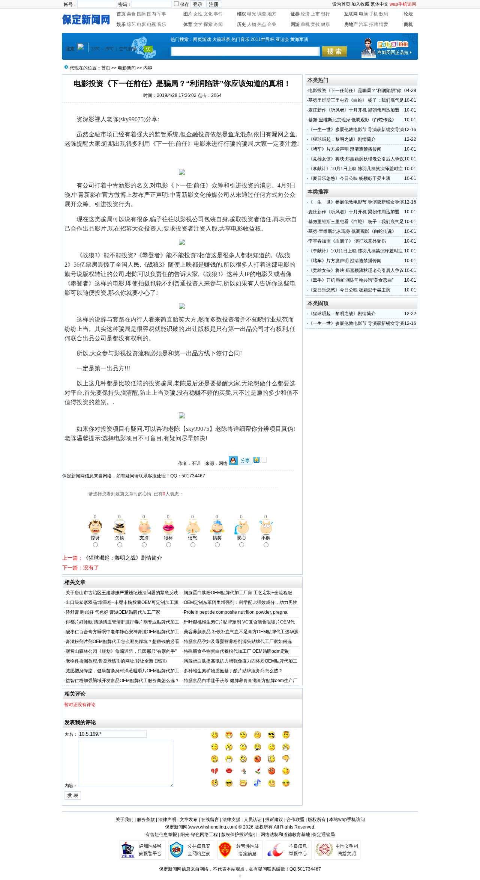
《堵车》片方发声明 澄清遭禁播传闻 (344, 149)
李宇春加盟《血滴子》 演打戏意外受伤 (347, 241)
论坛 (408, 14)
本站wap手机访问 (347, 819)
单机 (305, 24)
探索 (208, 24)
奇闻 (218, 24)
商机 (408, 24)
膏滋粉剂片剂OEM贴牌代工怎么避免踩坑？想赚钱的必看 (122, 641)
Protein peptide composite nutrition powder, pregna (236, 612)
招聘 (373, 24)
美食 (131, 14)
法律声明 (167, 819)
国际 (141, 14)
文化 (208, 14)
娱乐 (121, 24)
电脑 (363, 14)
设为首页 (341, 4)
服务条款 (146, 819)
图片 (187, 14)
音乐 (161, 24)
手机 (373, 14)
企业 (271, 24)
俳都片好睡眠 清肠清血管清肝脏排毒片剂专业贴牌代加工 (122, 622)
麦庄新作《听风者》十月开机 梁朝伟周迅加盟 (353, 110)
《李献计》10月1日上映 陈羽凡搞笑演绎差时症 (355, 168)
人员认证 (253, 819)
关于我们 (125, 819)
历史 (241, 24)
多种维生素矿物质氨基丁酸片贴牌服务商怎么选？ (233, 670)
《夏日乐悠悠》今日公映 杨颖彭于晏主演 (349, 178)
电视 (151, 24)
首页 (121, 14)
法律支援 (231, 819)
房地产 (351, 24)
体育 (187, 24)
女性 (198, 14)
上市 (315, 14)
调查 (261, 14)
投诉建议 (274, 819)
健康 (325, 24)
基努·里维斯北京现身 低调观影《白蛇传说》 (352, 119)
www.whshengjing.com (212, 827)
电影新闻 (127, 68)
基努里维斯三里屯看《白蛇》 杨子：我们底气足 (356, 100)
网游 (295, 24)
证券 (295, 14)
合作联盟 (295, 819)
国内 (151, 14)
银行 (325, 14)
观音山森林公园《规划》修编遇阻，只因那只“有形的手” (121, 651)
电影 (141, 24)
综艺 (131, 24)
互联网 (351, 14)
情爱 (383, 24)
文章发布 (189, 819)
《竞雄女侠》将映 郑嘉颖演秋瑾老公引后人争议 (356, 159)
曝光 (251, 14)
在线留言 (210, 819)
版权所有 (317, 819)
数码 (383, 14)
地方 (271, 14)
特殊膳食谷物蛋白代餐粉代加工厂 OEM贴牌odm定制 (237, 651)
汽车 (363, 24)
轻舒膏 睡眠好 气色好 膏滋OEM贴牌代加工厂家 (113, 612)
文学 (198, 24)
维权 (241, 14)
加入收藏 (360, 4)
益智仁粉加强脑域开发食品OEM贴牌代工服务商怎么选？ (122, 680)
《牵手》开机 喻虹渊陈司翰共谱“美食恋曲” (350, 280)
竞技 (315, 24)
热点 (261, 24)
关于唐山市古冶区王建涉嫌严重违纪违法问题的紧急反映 (122, 592)
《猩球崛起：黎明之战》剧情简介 (122, 558)
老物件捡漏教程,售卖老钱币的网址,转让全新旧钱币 (116, 661)
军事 (161, 14)
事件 (218, 14)
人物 (251, 24)
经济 (305, 14)
